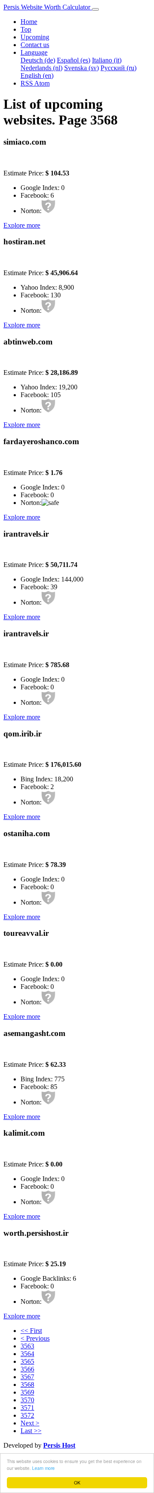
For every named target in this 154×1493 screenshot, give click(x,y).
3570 (27, 1400)
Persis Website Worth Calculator (47, 7)
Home (29, 21)
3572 (27, 1415)
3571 (27, 1407)
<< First (31, 1330)
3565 (27, 1361)
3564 (27, 1353)
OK (77, 1482)
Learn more (43, 1468)
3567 (27, 1376)
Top (26, 29)
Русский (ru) (118, 67)
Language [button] (34, 52)
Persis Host (59, 1445)
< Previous (35, 1338)
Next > (30, 1423)
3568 (27, 1384)
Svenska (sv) (81, 67)
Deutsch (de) (38, 60)
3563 (27, 1346)
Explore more (21, 225)
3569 (27, 1392)
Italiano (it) (106, 60)
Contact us (35, 44)
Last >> (31, 1430)
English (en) (37, 75)
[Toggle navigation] (95, 9)
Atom (42, 83)
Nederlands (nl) (41, 67)
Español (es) (73, 60)
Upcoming (35, 37)
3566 (27, 1369)
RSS (27, 83)
